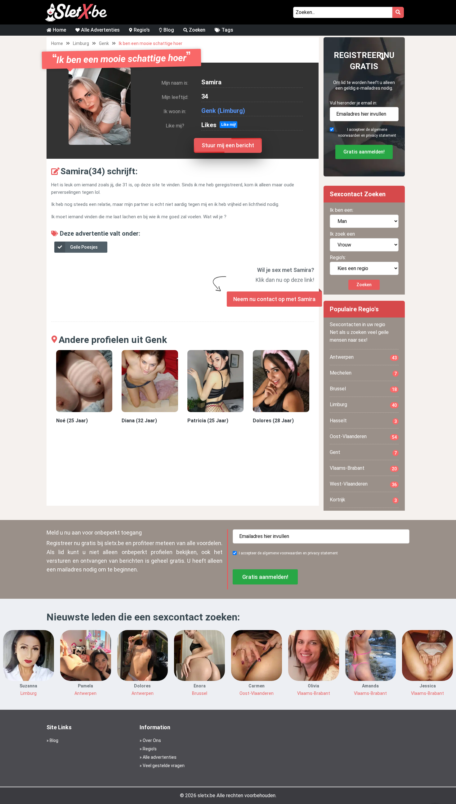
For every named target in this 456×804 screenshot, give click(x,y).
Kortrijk (363, 500)
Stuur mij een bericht (228, 145)
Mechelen (363, 373)
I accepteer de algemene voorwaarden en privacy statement (367, 132)
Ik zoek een (342, 234)
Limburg (81, 43)
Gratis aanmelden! (364, 152)
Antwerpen (363, 357)
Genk (104, 43)
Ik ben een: (341, 210)
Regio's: (338, 257)
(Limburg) (231, 110)
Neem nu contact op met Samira (274, 299)
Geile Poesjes (84, 247)
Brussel (363, 389)
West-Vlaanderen (363, 484)
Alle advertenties (160, 757)
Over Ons (152, 740)
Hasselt (363, 421)
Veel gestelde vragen (164, 765)
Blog (168, 30)
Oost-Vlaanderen (363, 436)
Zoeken (196, 30)
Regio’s (141, 30)
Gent (363, 452)
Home (58, 30)
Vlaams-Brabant (363, 468)
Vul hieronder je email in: (353, 102)
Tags (226, 30)
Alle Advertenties (100, 30)
